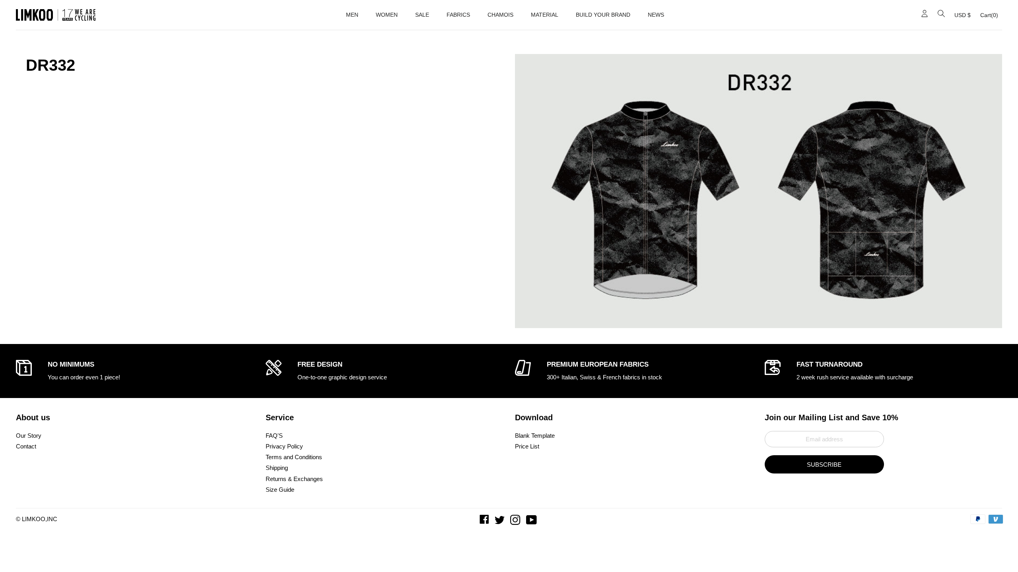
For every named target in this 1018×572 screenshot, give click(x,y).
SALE (422, 15)
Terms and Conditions (294, 457)
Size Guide (280, 489)
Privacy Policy (284, 446)
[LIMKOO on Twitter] (500, 521)
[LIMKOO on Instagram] (516, 521)
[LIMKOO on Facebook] (485, 521)
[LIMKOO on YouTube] (532, 521)
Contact (26, 446)
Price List (527, 446)
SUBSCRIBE (824, 464)
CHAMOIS (500, 15)
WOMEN (387, 15)
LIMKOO (33, 519)
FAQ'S (274, 435)
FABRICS (458, 15)
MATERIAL (544, 15)
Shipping (277, 467)
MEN (352, 15)
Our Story (28, 435)
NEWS (656, 15)
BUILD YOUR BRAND (603, 15)
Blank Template (535, 435)
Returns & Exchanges (294, 478)
